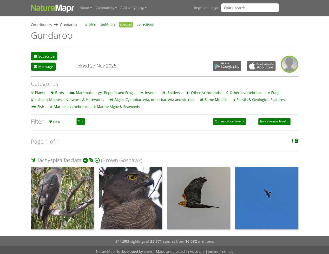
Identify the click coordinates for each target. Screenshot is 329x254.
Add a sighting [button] (132, 8)
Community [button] (105, 8)
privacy (213, 252)
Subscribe (45, 56)
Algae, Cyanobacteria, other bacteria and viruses (154, 99)
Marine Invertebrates (71, 106)
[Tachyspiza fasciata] (62, 200)
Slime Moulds (216, 99)
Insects (150, 92)
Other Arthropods (206, 92)
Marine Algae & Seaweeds (118, 106)
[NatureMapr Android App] (227, 66)
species (126, 24)
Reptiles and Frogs (119, 92)
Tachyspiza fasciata (59, 160)
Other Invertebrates (246, 92)
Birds (59, 92)
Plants (40, 92)
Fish (40, 106)
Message (45, 66)
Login (215, 8)
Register (200, 8)
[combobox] (259, 7)
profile (90, 24)
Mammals (84, 92)
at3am (148, 252)
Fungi (275, 92)
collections (145, 24)
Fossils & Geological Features (261, 99)
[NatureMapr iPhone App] (261, 66)
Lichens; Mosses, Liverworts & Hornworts (69, 99)
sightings (107, 24)
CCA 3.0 (227, 252)
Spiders (174, 92)
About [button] (84, 8)
